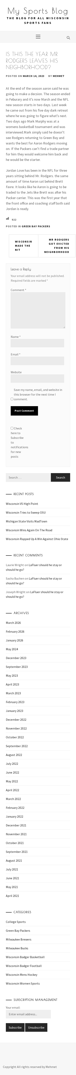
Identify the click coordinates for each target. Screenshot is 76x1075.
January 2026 (14, 640)
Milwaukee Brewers (18, 939)
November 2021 (16, 834)
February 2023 (15, 702)
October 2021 (15, 843)
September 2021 (17, 852)
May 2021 (12, 887)
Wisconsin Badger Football (24, 966)
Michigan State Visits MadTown (26, 521)
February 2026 (15, 631)
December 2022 (16, 719)
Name (16, 337)
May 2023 (12, 675)
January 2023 (14, 711)
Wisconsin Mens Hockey (21, 975)
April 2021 (12, 896)
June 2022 (12, 772)
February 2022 (15, 808)
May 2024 (12, 649)
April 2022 (12, 790)
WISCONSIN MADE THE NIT (23, 246)
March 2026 (13, 623)
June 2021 (12, 878)
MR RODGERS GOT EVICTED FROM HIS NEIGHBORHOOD (56, 246)
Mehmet (59, 76)
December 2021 (16, 825)
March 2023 (13, 693)
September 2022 (17, 746)
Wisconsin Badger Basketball (25, 957)
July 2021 (12, 869)
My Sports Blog (38, 10)
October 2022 (15, 737)
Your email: (13, 1007)
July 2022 (12, 764)
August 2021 (14, 860)
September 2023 (17, 667)
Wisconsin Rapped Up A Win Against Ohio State (37, 539)
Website (16, 372)
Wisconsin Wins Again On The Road (29, 530)
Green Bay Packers (36, 226)
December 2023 (16, 658)
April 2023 (12, 684)
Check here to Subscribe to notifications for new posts (18, 442)
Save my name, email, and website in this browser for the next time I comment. (38, 394)
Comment (18, 290)
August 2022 (14, 755)
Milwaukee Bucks (17, 948)
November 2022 (16, 728)
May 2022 (12, 781)
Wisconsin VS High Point (22, 504)
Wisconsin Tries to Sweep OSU (26, 512)
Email (15, 354)
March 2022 (13, 799)
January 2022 (14, 816)
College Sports (16, 922)
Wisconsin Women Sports (23, 983)
